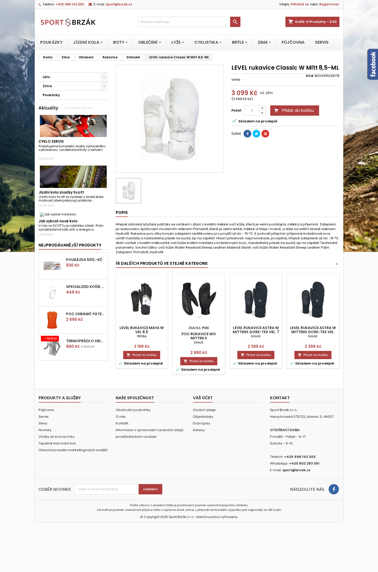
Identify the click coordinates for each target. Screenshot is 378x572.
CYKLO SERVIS (51, 141)
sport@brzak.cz (119, 4)
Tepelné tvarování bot (57, 443)
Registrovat (329, 4)
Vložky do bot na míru (57, 436)
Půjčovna (46, 409)
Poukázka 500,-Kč (84, 260)
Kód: (310, 76)
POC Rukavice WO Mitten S (199, 336)
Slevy (43, 423)
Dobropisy (201, 423)
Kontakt (122, 423)
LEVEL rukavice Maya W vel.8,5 (142, 329)
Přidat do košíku (294, 110)
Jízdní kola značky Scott (61, 192)
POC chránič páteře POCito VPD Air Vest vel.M (86, 314)
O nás (120, 416)
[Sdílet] (247, 134)
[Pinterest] (265, 134)
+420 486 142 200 (70, 4)
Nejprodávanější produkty (70, 245)
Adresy (199, 430)
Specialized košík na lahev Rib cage (86, 287)
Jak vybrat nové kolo (58, 221)
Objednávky (203, 416)
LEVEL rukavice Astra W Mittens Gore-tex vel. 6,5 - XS (313, 332)
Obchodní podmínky (133, 409)
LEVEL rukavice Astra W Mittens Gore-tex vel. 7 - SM (256, 332)
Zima (47, 86)
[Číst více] (40, 153)
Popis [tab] (122, 212)
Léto (46, 77)
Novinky (45, 430)
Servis (44, 416)
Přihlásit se (300, 4)
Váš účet (203, 398)
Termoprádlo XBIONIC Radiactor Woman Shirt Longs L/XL (86, 341)
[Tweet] (256, 134)
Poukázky (51, 95)
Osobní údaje (204, 409)
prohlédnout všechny (79, 108)
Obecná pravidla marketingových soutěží (73, 450)
